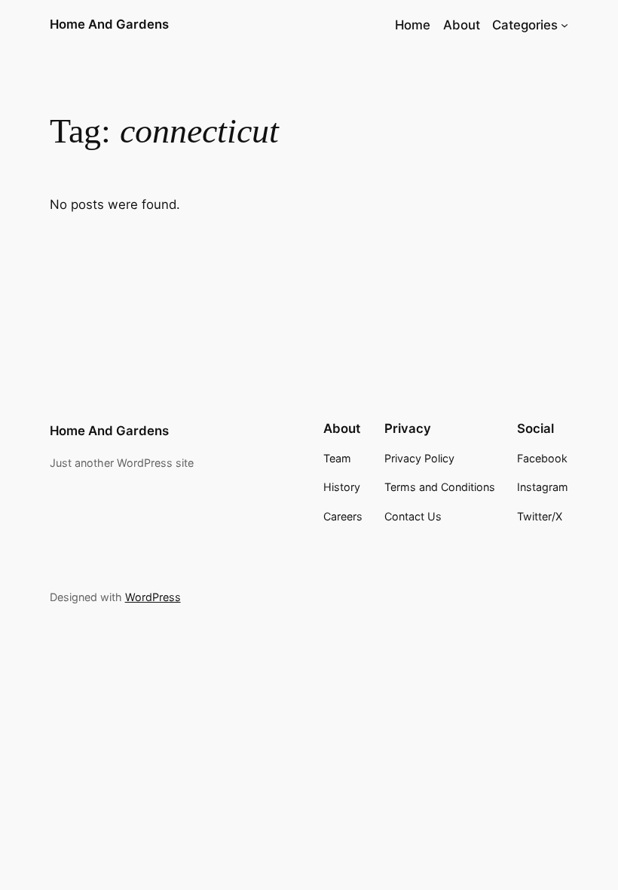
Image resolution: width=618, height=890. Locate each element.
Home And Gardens (109, 24)
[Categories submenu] (564, 25)
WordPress (153, 597)
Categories (525, 24)
